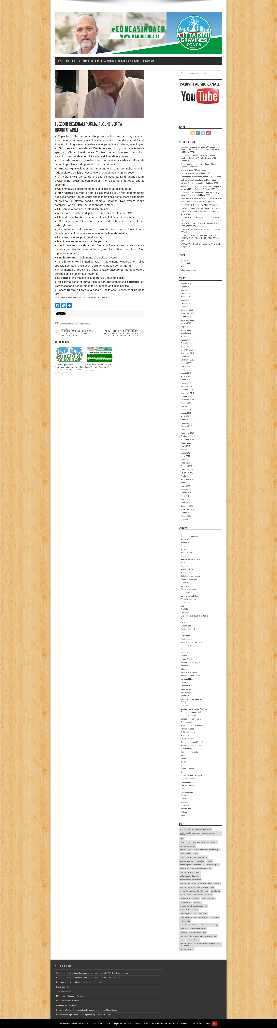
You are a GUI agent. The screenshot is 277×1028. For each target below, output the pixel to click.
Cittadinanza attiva (188, 589)
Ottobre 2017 (186, 436)
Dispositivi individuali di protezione (195, 616)
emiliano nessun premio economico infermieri (195, 868)
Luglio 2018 (185, 406)
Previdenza (185, 735)
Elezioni (184, 622)
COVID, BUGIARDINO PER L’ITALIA (196, 218)
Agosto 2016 (186, 483)
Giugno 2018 (186, 410)
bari (181, 838)
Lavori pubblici (187, 679)
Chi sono (70, 61)
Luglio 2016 (185, 486)
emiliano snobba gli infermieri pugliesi (193, 883)
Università (185, 805)
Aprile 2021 (185, 297)
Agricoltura (185, 543)
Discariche (185, 612)
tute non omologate (186, 949)
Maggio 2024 (186, 283)
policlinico (197, 902)
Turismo (184, 799)
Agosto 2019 (186, 363)
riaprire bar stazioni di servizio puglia (192, 928)
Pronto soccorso (187, 739)
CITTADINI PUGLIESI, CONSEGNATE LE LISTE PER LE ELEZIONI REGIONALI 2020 (78, 332)
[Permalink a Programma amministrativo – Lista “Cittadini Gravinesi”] (99, 361)
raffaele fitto (215, 917)
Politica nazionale (188, 732)
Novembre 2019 (187, 353)
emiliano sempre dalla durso (190, 876)
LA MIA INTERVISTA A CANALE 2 (195, 198)
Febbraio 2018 (186, 423)
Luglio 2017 (185, 446)
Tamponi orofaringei (189, 782)
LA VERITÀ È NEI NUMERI (192, 202)
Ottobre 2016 (186, 476)
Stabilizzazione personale (191, 775)
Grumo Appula (186, 659)
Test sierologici (187, 792)
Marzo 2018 (185, 420)
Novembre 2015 (187, 509)
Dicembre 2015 (187, 506)
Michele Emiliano (188, 696)
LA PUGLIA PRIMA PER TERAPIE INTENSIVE (201, 244)
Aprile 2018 (185, 416)
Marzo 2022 (185, 290)
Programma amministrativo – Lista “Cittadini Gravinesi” (99, 365)
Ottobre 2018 (186, 396)
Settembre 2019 (187, 360)
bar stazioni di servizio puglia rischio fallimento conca (198, 842)
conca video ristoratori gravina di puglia (193, 857)
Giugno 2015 (186, 519)
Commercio (185, 593)
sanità (182, 940)
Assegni (184, 556)
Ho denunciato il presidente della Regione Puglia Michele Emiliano (83, 1015)
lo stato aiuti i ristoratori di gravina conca (194, 891)
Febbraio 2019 (186, 383)
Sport (183, 772)
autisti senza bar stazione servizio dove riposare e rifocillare (197, 834)
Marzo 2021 (185, 300)
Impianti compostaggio (190, 662)
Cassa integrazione (189, 579)
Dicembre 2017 (187, 430)
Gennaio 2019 (186, 386)
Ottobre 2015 (186, 513)
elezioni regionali (68, 323)
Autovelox (185, 566)
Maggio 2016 (186, 493)
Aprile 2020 (185, 336)
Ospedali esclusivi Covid (191, 719)
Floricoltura (185, 636)
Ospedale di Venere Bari (191, 712)
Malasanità (185, 686)
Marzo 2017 (185, 459)
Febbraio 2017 (186, 463)
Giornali (184, 649)
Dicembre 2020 (187, 310)
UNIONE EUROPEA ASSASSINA (195, 208)
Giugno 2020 (186, 330)
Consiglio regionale (188, 599)
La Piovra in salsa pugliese (192, 180)
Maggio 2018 (186, 413)
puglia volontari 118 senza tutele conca (193, 913)
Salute (183, 759)
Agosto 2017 (186, 443)
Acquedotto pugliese (189, 536)
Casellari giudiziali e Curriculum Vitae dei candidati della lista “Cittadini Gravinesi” (69, 367)
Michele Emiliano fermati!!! (192, 183)
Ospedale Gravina (188, 715)
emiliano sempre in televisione (190, 880)
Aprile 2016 (185, 496)
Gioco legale (186, 646)
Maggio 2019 (186, 373)
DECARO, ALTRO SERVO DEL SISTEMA (198, 212)
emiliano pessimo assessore (190, 872)
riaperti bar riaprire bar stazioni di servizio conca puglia (199, 925)
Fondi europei (186, 639)
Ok (214, 1024)
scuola (189, 940)
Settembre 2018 (187, 400)
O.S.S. (183, 702)
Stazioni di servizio (188, 779)
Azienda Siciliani (187, 569)
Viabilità (184, 812)
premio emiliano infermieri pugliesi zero (193, 906)
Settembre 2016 (187, 479)
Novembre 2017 (187, 433)
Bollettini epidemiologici (190, 576)
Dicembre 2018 (187, 390)
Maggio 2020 (186, 333)
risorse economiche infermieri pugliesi (193, 932)
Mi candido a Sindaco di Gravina (194, 177)
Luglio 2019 (185, 366)
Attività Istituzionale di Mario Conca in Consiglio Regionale (109, 61)
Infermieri (184, 669)
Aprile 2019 (185, 376)
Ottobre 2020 (186, 317)
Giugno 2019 (186, 370)
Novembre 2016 (187, 473)
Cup (182, 606)
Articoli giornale (187, 553)
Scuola (183, 765)
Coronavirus (186, 602)
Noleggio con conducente (191, 699)
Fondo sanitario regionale (191, 642)
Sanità (183, 762)
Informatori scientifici (189, 672)
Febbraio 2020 (186, 343)
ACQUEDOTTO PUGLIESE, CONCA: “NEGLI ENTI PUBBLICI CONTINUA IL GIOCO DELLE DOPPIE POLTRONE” (121, 332)
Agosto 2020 (186, 323)
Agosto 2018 (186, 403)
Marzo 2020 (185, 340)
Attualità (184, 563)
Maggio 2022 (186, 287)
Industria (184, 666)
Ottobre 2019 (186, 356)
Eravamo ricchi (187, 170)
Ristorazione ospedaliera (191, 752)
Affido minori (186, 539)
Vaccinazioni (186, 809)
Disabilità (184, 609)
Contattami (149, 61)
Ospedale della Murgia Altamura (194, 709)
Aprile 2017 (185, 456)
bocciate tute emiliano (187, 846)
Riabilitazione (186, 749)
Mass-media (186, 692)
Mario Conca (84, 323)
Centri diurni (186, 586)
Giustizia (184, 652)
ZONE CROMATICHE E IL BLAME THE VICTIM (201, 229)
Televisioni (185, 789)
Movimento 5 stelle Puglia (203, 895)
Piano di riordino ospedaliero (192, 725)
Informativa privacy (189, 270)
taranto (196, 940)
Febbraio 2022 (186, 293)
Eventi (183, 632)
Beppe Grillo (186, 573)
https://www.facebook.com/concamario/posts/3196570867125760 (82, 297)
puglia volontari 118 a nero (189, 910)
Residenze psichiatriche (191, 745)
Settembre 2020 (187, 320)
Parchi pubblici (187, 722)
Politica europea (187, 729)
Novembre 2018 (187, 393)
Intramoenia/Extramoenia (191, 676)
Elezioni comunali (188, 626)
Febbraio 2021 (186, 303)
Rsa (182, 755)
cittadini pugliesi (185, 853)
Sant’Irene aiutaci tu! (189, 173)
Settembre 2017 (187, 440)
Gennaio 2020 (186, 346)
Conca (196, 853)
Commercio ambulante (190, 596)
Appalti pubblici (187, 549)
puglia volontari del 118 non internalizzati (194, 917)
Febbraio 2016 (186, 503)
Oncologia (185, 706)
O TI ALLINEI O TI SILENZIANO (194, 205)
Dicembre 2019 (187, 350)
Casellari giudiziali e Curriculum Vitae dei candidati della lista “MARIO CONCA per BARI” (93, 973)
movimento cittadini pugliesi (189, 898)
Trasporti (184, 795)
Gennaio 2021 (186, 307)
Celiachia (184, 583)
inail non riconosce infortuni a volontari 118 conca (197, 887)
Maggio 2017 (186, 453)
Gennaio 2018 (186, 426)
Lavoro (183, 682)
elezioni (209, 861)
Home (59, 61)
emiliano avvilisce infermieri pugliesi (206, 865)
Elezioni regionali (188, 629)
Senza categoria (187, 769)
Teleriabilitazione (187, 785)
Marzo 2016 (185, 499)
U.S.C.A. (184, 802)
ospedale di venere (208, 898)
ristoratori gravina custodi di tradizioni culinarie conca (198, 936)
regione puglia (185, 921)
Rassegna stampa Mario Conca (194, 742)
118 (182, 533)
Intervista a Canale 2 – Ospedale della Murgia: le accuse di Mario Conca (86, 1010)
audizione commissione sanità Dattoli (198, 829)
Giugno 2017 (186, 449)
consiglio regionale (186, 861)
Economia (185, 619)
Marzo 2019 (185, 380)
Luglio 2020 (185, 327)
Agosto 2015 (186, 516)
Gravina (184, 656)
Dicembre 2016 (187, 469)
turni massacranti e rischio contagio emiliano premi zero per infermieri (199, 944)
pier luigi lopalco (185, 902)
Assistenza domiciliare (190, 559)
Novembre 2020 (187, 313)
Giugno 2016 (186, 489)
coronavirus (200, 861)
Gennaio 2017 (186, 466)
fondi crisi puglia (213, 883)
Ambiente (185, 546)
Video (183, 815)
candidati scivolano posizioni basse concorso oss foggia (199, 850)
